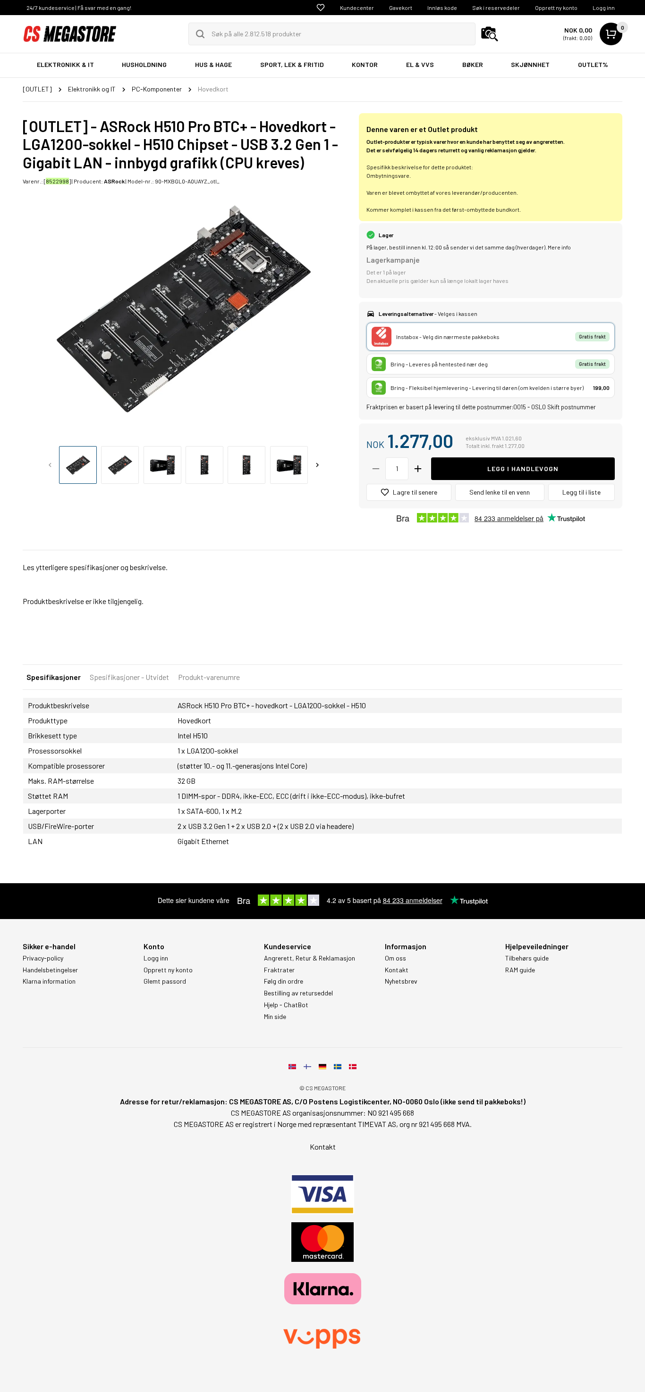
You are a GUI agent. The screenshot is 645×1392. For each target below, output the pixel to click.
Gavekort (400, 7)
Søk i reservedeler (496, 7)
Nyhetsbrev (401, 981)
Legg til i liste (581, 492)
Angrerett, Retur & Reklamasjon (309, 958)
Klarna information (49, 981)
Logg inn (604, 7)
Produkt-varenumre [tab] (209, 676)
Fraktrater (279, 970)
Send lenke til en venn (499, 492)
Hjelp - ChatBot (286, 1005)
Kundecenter (357, 7)
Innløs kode (442, 7)
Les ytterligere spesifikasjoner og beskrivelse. (95, 567)
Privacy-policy (43, 958)
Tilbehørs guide (527, 958)
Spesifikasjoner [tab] (53, 676)
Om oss (395, 958)
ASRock (114, 181)
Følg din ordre (283, 981)
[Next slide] (317, 465)
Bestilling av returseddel (298, 993)
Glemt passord (165, 981)
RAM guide (520, 970)
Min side (275, 1016)
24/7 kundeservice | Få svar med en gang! (78, 7)
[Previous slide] (50, 465)
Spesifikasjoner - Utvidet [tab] (129, 676)
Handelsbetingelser (50, 970)
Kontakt (396, 970)
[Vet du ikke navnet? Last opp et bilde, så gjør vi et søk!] (489, 34)
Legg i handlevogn (523, 468)
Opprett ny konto (556, 7)
